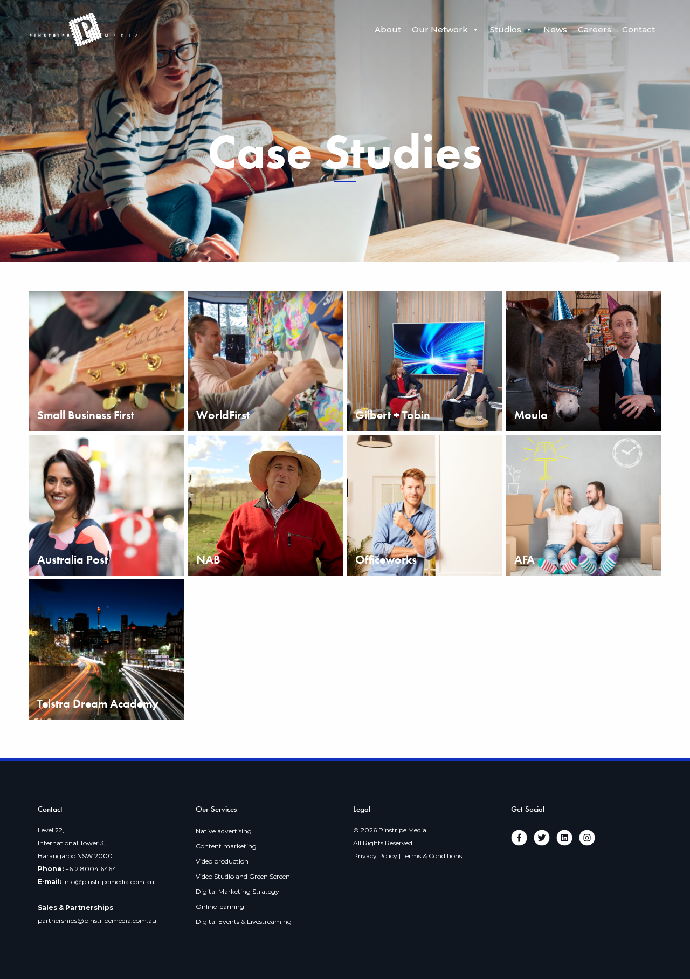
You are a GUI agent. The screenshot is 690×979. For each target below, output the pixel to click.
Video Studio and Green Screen (243, 876)
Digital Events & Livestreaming (244, 922)
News (555, 29)
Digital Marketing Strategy (237, 891)
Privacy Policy (375, 856)
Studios (505, 29)
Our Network (440, 29)
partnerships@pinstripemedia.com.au (97, 920)
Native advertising (224, 831)
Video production (222, 861)
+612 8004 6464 (90, 869)
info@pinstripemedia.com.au (108, 882)
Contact (638, 29)
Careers (594, 29)
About (388, 29)
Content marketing (226, 846)
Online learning (220, 906)
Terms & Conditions (432, 856)
